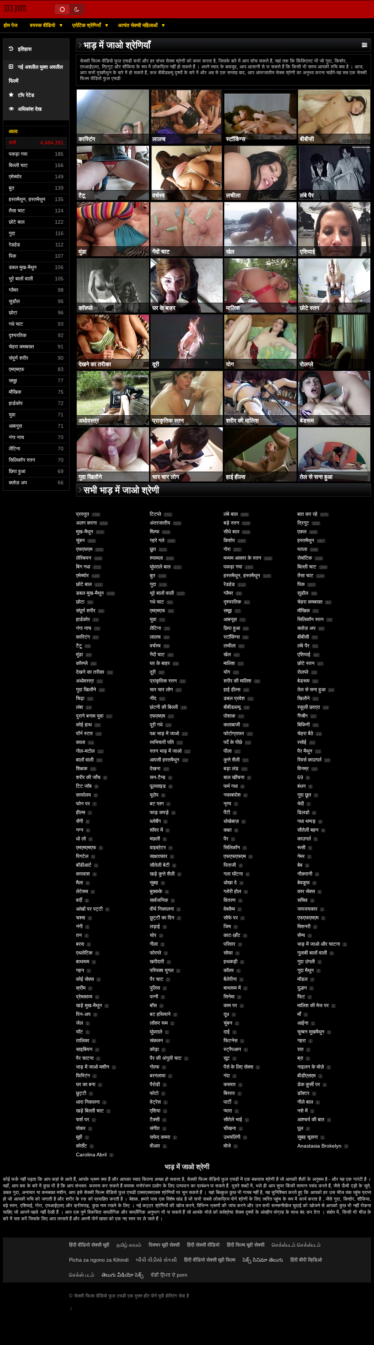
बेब (299, 865)
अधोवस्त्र (85, 681)
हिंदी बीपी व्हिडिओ (306, 1260)
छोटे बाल (84, 584)
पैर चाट (156, 979)
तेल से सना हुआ (311, 689)
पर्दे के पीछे (233, 742)
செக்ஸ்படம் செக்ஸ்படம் (296, 1245)
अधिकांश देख (30, 109)
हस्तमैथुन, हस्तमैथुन (242, 575)
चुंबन (80, 540)
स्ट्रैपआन (232, 1049)
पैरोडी (155, 1084)
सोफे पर (231, 918)
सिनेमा (229, 997)
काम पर (230, 1005)
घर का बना (85, 1084)
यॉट (79, 1032)
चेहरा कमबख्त (310, 602)
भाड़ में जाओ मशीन (92, 1067)
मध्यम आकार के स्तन (242, 558)
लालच (155, 637)
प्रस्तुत (82, 514)
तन (79, 935)
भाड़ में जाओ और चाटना (318, 944)
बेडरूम (303, 681)
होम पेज (11, 25)
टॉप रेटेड (26, 95)
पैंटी (227, 812)
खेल (227, 654)
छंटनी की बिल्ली (164, 707)
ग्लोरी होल (232, 891)
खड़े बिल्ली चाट (90, 1111)
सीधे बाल (231, 531)
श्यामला (156, 558)
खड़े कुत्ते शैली (162, 874)
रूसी (301, 847)
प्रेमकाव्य (84, 997)
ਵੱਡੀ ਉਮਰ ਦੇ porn (169, 1275)
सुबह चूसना (307, 1137)
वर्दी (79, 900)
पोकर (80, 1128)
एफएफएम (84, 549)
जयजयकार (307, 909)
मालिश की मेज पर (313, 1005)
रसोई (301, 742)
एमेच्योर (82, 575)
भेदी (300, 803)
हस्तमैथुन (305, 540)
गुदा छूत (304, 795)
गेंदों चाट (157, 654)
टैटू (79, 646)
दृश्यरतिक (232, 602)
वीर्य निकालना (162, 909)
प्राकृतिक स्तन (163, 681)
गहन (80, 970)
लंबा (79, 707)
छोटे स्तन (305, 663)
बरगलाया (157, 1075)
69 (300, 777)
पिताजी (230, 865)
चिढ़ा (80, 698)
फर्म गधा (231, 786)
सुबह (154, 882)
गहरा (301, 1040)
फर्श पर (82, 1119)
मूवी (79, 1137)
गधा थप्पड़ (306, 821)
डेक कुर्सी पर (308, 1084)
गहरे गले (157, 540)
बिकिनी (303, 725)
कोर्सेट (81, 1146)
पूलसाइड (158, 786)
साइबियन (84, 1049)
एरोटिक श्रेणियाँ (87, 25)
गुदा (153, 584)
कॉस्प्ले (82, 663)
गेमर (301, 856)
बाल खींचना (234, 777)
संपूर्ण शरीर (85, 610)
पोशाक (229, 716)
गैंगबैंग (302, 716)
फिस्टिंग (83, 1075)
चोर (153, 935)
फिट (301, 997)
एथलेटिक (84, 953)
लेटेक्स (82, 891)
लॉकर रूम (159, 1023)
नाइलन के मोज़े (310, 1067)
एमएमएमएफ (86, 847)
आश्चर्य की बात (310, 1119)
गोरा (227, 549)
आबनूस (230, 619)
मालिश (229, 663)
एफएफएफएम (235, 856)
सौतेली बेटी (159, 865)
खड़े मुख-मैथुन (89, 1005)
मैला (79, 882)
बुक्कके (156, 891)
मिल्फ (154, 531)
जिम (227, 926)
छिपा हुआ (232, 628)
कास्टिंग (83, 637)
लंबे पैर (303, 646)
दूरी (153, 672)
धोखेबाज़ (231, 821)
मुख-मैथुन (84, 531)
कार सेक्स (306, 891)
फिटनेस (230, 1040)
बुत (152, 575)
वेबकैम (229, 909)
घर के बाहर (160, 663)
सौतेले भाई (233, 1119)
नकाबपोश (232, 795)
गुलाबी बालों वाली (312, 953)
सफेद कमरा (160, 1137)
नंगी (79, 926)
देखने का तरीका (90, 672)
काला (80, 742)
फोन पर (83, 803)
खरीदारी (157, 961)
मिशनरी (303, 926)
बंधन (301, 786)
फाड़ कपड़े (159, 812)
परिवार (229, 944)
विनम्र (303, 768)
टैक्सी (155, 1119)
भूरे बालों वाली (162, 593)
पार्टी (227, 1102)
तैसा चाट (305, 575)
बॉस (153, 1005)
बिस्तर (229, 1093)
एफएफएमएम (307, 918)
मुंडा (79, 654)
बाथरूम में (232, 988)
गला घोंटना (233, 874)
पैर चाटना (85, 1058)
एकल (301, 531)
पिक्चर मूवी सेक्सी (164, 1245)
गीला (154, 944)
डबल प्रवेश (234, 698)
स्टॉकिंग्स (232, 637)
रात (300, 1049)
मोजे (227, 1146)
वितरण (230, 900)
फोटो (154, 1093)
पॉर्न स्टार (84, 733)
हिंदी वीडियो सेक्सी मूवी (89, 1245)
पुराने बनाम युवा (89, 716)
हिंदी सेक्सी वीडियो (203, 1245)
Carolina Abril (91, 1154)
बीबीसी (303, 637)
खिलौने (303, 698)
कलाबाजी (232, 725)
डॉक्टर (303, 1093)
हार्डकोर (83, 619)
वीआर (155, 1146)
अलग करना (86, 523)
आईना (302, 1023)
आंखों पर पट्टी (89, 909)
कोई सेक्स (85, 979)
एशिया (155, 1111)
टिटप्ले (155, 514)
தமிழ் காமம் (129, 1245)
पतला (302, 549)
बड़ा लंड (231, 768)
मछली (155, 839)
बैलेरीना (230, 979)
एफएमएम (157, 716)
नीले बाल (305, 1102)
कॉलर (229, 970)
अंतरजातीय (160, 523)
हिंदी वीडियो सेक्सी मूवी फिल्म (209, 1260)
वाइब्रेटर (158, 847)
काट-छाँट (232, 935)
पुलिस (155, 988)
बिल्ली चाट (306, 567)
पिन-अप (83, 1014)
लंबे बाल (231, 514)
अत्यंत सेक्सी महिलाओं (138, 25)
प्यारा (228, 1111)
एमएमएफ (157, 610)
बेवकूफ (303, 882)
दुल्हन (302, 988)
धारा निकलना (88, 1102)
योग (227, 672)
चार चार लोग (161, 689)
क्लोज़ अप (306, 628)
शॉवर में (156, 830)
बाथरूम (82, 961)
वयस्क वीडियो (43, 25)
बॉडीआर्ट (83, 865)
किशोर (229, 540)
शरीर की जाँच (88, 777)
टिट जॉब (84, 786)
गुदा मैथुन (305, 970)
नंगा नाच (83, 628)
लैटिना (155, 628)
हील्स (80, 812)
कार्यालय (83, 795)
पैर (226, 839)
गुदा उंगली (306, 961)
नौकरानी (304, 874)
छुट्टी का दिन (162, 918)
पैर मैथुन (304, 751)
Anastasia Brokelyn (319, 1146)
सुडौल (302, 593)
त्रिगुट (303, 523)
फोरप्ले (155, 953)
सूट (227, 1058)
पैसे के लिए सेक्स (238, 1067)
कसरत (230, 1084)
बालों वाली (85, 760)
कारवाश (83, 874)
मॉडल (302, 979)
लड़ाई (155, 926)
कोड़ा (154, 1049)
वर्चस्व (155, 646)
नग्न (79, 830)
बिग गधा (83, 567)
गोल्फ (154, 1067)
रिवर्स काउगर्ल (309, 760)
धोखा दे (230, 882)
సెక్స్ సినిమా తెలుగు (263, 1260)
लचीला (230, 646)
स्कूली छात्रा (308, 707)
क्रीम (80, 988)
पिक (301, 584)
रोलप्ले (302, 672)
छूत (153, 549)
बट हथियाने (160, 1014)
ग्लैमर (228, 593)
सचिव (302, 900)
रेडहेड (229, 584)
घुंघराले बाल (160, 567)
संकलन (156, 1040)
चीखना (230, 1128)
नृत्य (227, 803)
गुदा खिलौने (86, 689)
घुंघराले (156, 1032)
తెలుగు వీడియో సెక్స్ (123, 1275)
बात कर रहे (307, 514)
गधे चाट (157, 602)
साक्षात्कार (158, 856)
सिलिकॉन (232, 847)
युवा (153, 619)
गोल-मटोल (85, 751)
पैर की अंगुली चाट (166, 1058)
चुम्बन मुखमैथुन (310, 1032)
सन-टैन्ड (157, 777)
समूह (228, 610)
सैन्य (301, 935)
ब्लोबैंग (155, 821)
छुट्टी (81, 1093)
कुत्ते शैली (232, 760)
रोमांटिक (304, 558)
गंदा (227, 1075)
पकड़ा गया (233, 567)
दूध (226, 1014)
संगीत (155, 1128)
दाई (227, 1032)
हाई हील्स (232, 689)
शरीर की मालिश (237, 681)
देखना (155, 768)
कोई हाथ (84, 725)
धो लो (81, 839)
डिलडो (303, 812)
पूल (300, 1128)
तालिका (82, 1040)
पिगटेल (82, 856)
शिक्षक (81, 768)
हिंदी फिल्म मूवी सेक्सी (245, 1245)
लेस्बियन (83, 558)
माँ (299, 1014)
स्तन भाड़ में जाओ (166, 751)
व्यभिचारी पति (162, 742)
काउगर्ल (304, 839)
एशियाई (303, 654)
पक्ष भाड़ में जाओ (164, 733)
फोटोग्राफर (234, 733)
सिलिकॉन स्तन (310, 619)
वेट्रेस (155, 1102)
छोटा (80, 602)
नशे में (302, 1111)
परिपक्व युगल (161, 970)
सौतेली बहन (307, 830)
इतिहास (24, 49)
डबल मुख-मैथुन (90, 593)
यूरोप (154, 795)
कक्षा (228, 830)
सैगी (79, 821)
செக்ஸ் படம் (81, 1275)
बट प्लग (157, 803)
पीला (228, 751)
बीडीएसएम (306, 1075)
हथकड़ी (230, 961)
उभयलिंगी (232, 1137)
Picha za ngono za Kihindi (99, 1260)
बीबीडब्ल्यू (232, 707)
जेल (79, 1023)
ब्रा (300, 1058)
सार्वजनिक (159, 900)
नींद (153, 698)
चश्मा (80, 918)
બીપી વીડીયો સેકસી (156, 1260)
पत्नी (154, 997)
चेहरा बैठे (305, 733)
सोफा (228, 953)
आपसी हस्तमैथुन (164, 760)
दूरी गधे (156, 725)
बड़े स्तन (231, 523)
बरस (80, 944)
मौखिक (303, 610)
